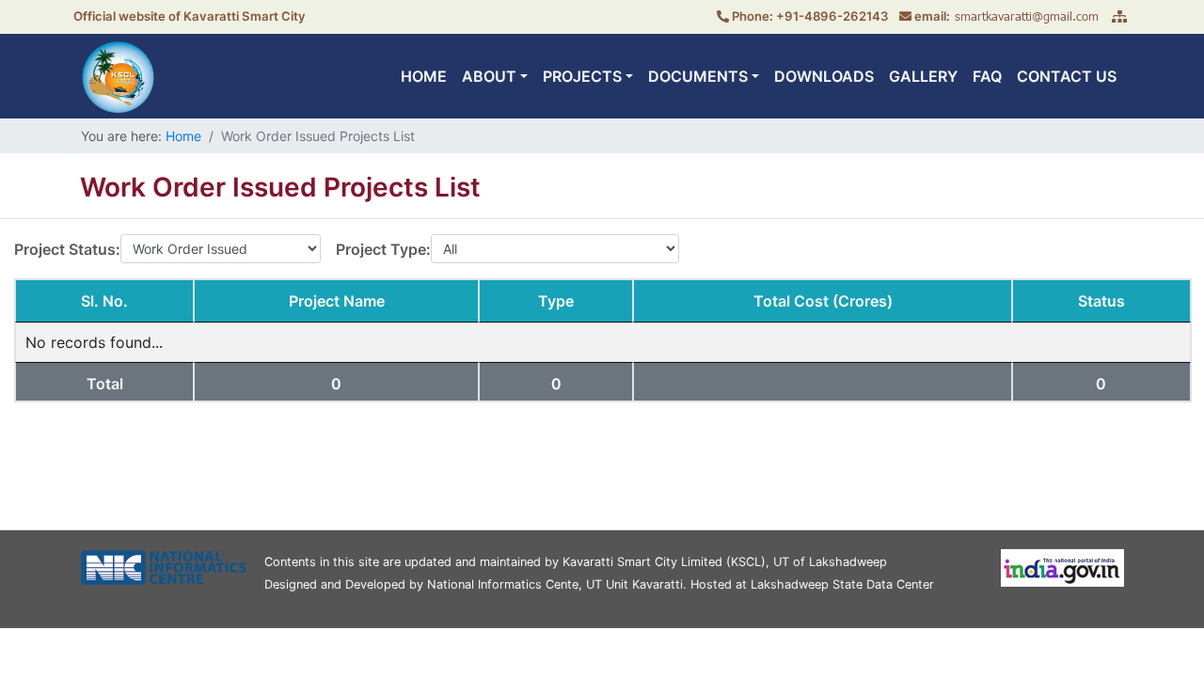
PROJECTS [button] (582, 76)
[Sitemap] (1119, 16)
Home (183, 136)
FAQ (987, 76)
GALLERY (923, 76)
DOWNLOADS (824, 76)
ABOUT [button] (489, 76)
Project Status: (67, 249)
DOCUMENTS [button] (698, 76)
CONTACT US (1067, 76)
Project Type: (383, 249)
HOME (424, 76)
